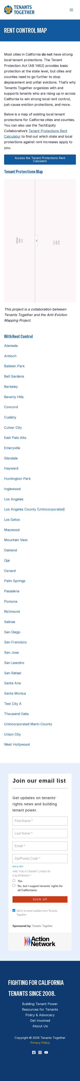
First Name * (23, 818)
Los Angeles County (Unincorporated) (34, 509)
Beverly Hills (14, 397)
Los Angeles (13, 499)
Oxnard (10, 571)
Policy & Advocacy (40, 1015)
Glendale (11, 458)
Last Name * (22, 831)
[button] (40, 1059)
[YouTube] (46, 1052)
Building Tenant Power (40, 1004)
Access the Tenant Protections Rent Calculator (40, 159)
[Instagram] (40, 1052)
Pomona (10, 601)
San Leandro (14, 663)
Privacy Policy (40, 1043)
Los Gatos (12, 519)
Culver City (13, 427)
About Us (40, 1026)
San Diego (12, 632)
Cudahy (10, 417)
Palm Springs (14, 581)
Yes (20, 881)
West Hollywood (17, 744)
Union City (12, 734)
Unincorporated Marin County (28, 724)
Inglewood (12, 489)
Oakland (10, 550)
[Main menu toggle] (71, 9)
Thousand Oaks (16, 714)
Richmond (12, 611)
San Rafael (12, 673)
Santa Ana (12, 683)
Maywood (11, 530)
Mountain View (15, 540)
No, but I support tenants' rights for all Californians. (40, 888)
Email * (19, 843)
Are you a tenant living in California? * (31, 873)
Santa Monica (15, 693)
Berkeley (11, 387)
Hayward (11, 468)
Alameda (11, 346)
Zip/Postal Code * (26, 856)
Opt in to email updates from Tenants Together (37, 912)
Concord (11, 407)
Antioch (10, 356)
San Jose (11, 652)
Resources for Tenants (40, 1009)
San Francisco (15, 642)
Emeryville (12, 448)
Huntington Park (17, 479)
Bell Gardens (14, 376)
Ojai (7, 560)
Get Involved (40, 1020)
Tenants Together (42, 926)
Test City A (13, 704)
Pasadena (11, 591)
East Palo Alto (15, 438)
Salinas (9, 622)
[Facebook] (34, 1052)
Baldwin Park (14, 366)
